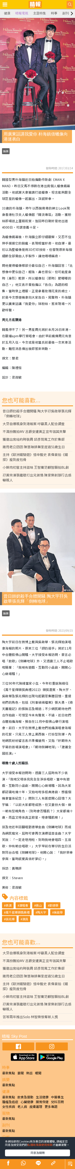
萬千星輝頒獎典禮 (18, 912)
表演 (9, 905)
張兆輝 (10, 919)
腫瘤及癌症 (10, 1101)
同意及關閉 (38, 1153)
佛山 (39, 905)
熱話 (29, 1073)
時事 (54, 13)
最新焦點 (8, 1073)
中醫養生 (57, 1097)
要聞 (20, 1073)
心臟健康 (27, 1101)
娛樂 (6, 151)
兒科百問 (57, 1101)
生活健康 (42, 1097)
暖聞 (38, 1073)
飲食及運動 (25, 1097)
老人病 (22, 1106)
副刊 (65, 13)
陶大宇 (41, 912)
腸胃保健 (42, 1101)
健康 (7, 13)
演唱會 (23, 905)
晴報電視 (21, 13)
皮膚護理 (35, 1106)
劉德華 (53, 905)
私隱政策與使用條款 (40, 1145)
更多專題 (51, 1106)
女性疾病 (8, 1106)
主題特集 (39, 13)
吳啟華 (58, 912)
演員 (25, 919)
